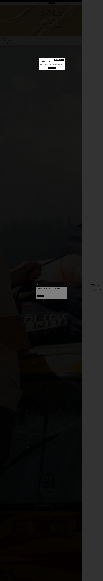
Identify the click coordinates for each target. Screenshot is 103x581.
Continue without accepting (59, 59)
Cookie (44, 63)
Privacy (41, 63)
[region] (52, 64)
